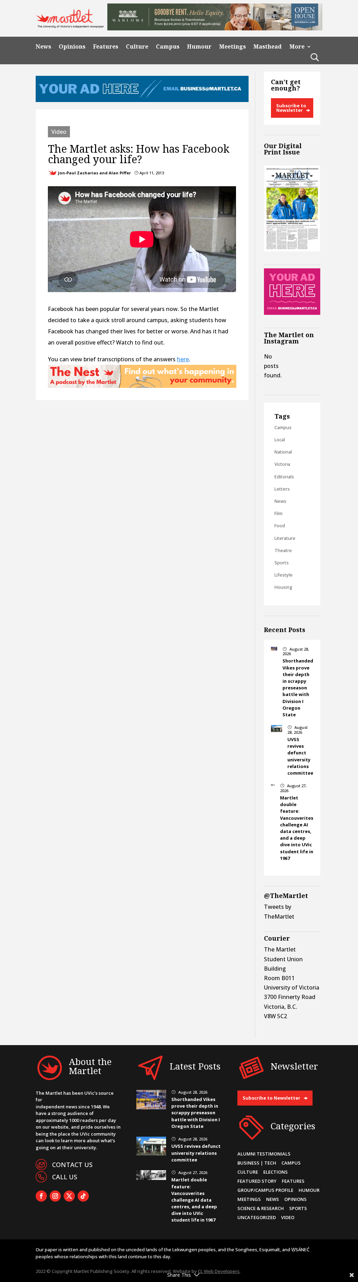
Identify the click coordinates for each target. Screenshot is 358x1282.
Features (105, 46)
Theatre (283, 550)
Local (279, 439)
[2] (142, 386)
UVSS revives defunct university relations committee (300, 756)
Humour (199, 46)
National (283, 452)
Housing (283, 587)
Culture (137, 46)
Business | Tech (256, 1163)
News (43, 46)
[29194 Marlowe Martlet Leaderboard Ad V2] (214, 28)
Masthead (267, 46)
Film (278, 513)
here (183, 359)
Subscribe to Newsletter (291, 107)
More (297, 46)
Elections (275, 1172)
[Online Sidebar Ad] (292, 313)
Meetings (232, 46)
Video (58, 132)
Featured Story (257, 1181)
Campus (167, 46)
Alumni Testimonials (264, 1154)
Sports (281, 562)
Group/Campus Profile (265, 1190)
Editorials (284, 476)
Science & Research (260, 1208)
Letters (282, 489)
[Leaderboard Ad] (142, 100)
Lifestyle (283, 575)
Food (279, 525)
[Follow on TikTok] (83, 1196)
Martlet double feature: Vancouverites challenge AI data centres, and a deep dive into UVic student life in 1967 (296, 828)
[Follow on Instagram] (55, 1196)
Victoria (282, 464)
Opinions (72, 46)
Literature (284, 538)
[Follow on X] (69, 1196)
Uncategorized (256, 1217)
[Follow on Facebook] (41, 1196)
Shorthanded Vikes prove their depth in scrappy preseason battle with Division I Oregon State (297, 688)
